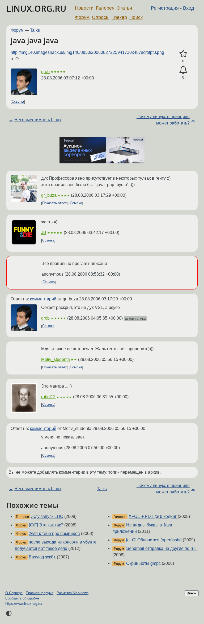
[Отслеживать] (183, 70)
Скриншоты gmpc (143, 563)
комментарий (43, 299)
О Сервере (14, 593)
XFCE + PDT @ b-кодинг (153, 516)
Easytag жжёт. (42, 557)
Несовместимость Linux (37, 120)
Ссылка (18, 102)
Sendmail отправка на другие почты (161, 548)
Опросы (100, 17)
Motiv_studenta (55, 359)
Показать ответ (54, 203)
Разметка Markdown (72, 593)
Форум (82, 17)
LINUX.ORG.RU (36, 8)
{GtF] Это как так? (46, 525)
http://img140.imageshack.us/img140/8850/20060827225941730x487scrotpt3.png (87, 52)
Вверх (192, 593)
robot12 (48, 396)
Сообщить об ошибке (22, 598)
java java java (34, 40)
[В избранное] (183, 54)
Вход (188, 8)
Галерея (105, 8)
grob (45, 71)
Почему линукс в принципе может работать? (163, 119)
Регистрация (165, 8)
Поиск (136, 17)
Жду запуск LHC (47, 516)
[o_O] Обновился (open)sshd (154, 540)
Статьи (124, 8)
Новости (84, 8)
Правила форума (39, 593)
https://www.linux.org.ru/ (23, 604)
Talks (35, 30)
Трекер (119, 17)
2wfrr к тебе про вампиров (54, 533)
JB (43, 232)
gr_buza (49, 195)
